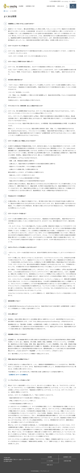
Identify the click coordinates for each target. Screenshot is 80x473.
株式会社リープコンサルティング (41, 471)
